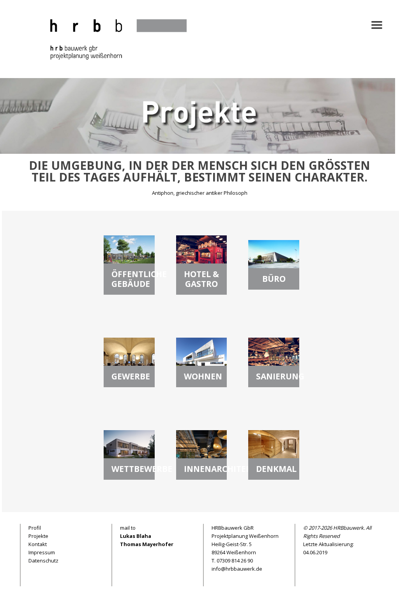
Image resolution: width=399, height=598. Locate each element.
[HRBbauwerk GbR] (114, 38)
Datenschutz (43, 560)
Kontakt (37, 544)
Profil (34, 527)
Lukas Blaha (135, 535)
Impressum (41, 552)
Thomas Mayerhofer (146, 544)
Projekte (38, 535)
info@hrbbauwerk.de (237, 568)
